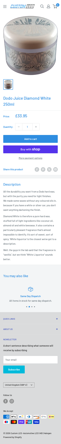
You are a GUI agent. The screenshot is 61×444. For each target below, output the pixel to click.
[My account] (48, 6)
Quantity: (8, 126)
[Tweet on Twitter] (49, 169)
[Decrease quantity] (18, 126)
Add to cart (30, 138)
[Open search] (42, 6)
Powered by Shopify (12, 437)
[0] (55, 6)
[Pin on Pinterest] (43, 169)
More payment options (30, 158)
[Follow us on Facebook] (5, 401)
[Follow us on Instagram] (11, 401)
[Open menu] (5, 6)
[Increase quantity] (36, 126)
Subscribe (14, 369)
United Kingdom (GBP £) (16, 385)
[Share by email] (55, 169)
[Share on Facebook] (37, 169)
